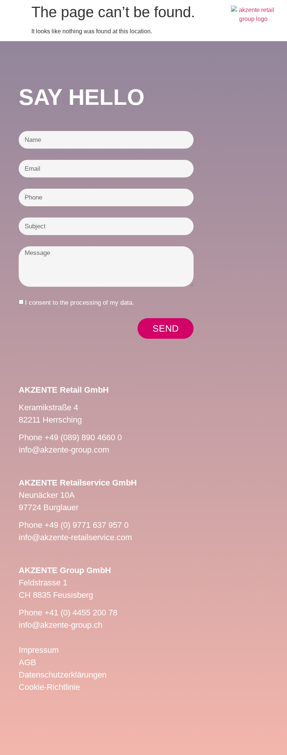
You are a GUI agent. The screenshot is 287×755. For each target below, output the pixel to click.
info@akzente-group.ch (60, 625)
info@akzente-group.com (64, 449)
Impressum (39, 650)
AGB (27, 662)
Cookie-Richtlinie (49, 687)
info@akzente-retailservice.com (75, 537)
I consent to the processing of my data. (79, 302)
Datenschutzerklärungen (63, 674)
